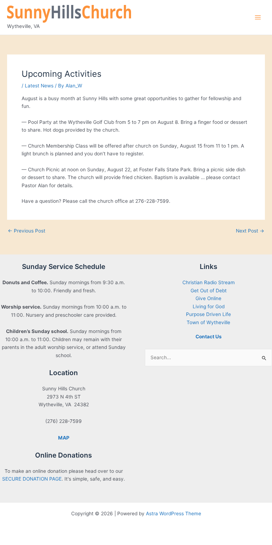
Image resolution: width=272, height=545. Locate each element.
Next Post (250, 231)
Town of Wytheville (208, 322)
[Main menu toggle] (258, 17)
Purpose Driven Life (208, 314)
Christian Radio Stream (208, 282)
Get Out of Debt (209, 290)
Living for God (209, 306)
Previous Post (26, 231)
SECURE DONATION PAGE (32, 479)
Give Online (208, 298)
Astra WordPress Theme (173, 513)
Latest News (39, 85)
